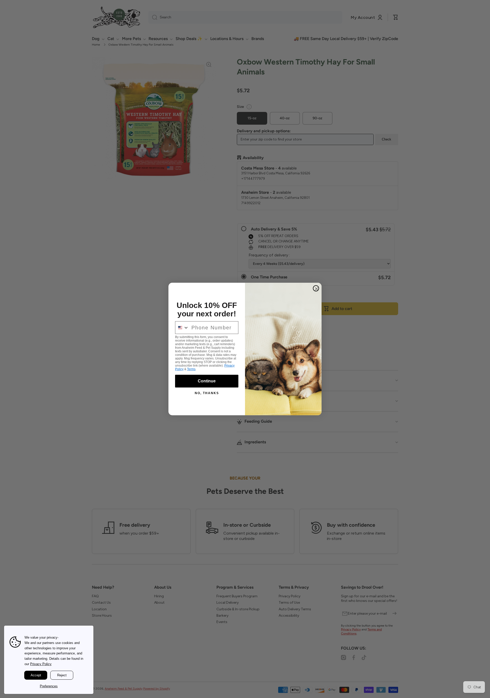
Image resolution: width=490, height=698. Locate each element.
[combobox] (182, 327)
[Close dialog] (316, 288)
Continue (207, 381)
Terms (191, 369)
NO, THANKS (207, 393)
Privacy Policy (41, 664)
